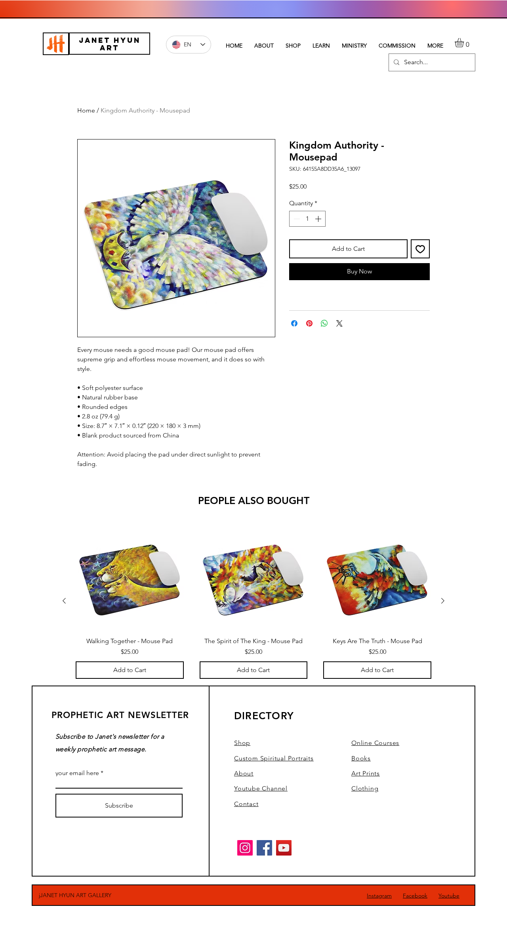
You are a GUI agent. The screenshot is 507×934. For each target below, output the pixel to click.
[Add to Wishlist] (420, 248)
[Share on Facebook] (294, 323)
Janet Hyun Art (110, 44)
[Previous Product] (64, 600)
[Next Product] (443, 600)
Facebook (415, 895)
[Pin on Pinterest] (309, 323)
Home (86, 110)
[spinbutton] (307, 218)
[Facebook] (264, 848)
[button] (465, 42)
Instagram (379, 895)
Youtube (448, 895)
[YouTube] (284, 848)
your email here (77, 773)
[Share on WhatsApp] (324, 323)
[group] (253, 600)
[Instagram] (245, 848)
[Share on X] (339, 323)
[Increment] (318, 218)
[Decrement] (295, 218)
